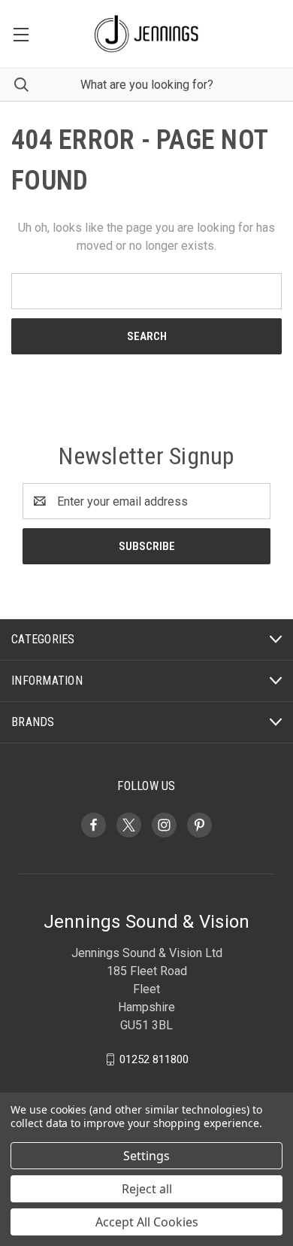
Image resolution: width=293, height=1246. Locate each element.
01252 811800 (154, 1059)
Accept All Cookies (146, 1222)
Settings (146, 1155)
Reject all (147, 1189)
